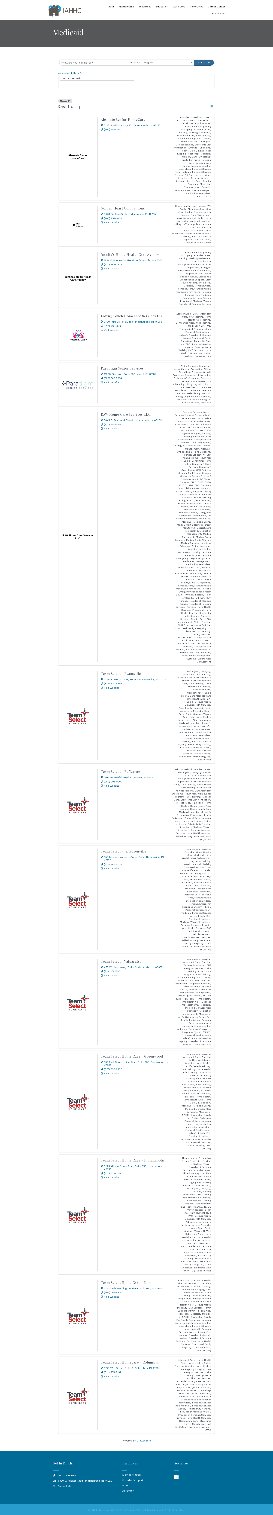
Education (162, 6)
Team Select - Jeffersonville (123, 851)
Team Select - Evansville (121, 673)
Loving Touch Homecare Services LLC (132, 316)
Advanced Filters (68, 72)
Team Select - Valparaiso (121, 961)
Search (205, 62)
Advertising (196, 6)
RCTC (125, 1485)
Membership (126, 6)
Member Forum (132, 1474)
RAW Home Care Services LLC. (126, 414)
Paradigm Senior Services (122, 368)
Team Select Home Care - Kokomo (129, 1282)
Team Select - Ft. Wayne (120, 771)
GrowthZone (144, 1440)
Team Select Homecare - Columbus (130, 1362)
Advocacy (128, 1490)
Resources (145, 6)
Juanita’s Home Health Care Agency (130, 254)
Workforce (179, 6)
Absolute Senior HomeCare (123, 119)
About (110, 6)
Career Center (216, 6)
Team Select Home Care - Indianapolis (133, 1160)
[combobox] (161, 63)
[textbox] (62, 82)
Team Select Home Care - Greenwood (132, 1056)
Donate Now (217, 13)
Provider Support (132, 1480)
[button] (204, 107)
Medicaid (64, 101)
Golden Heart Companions (123, 208)
